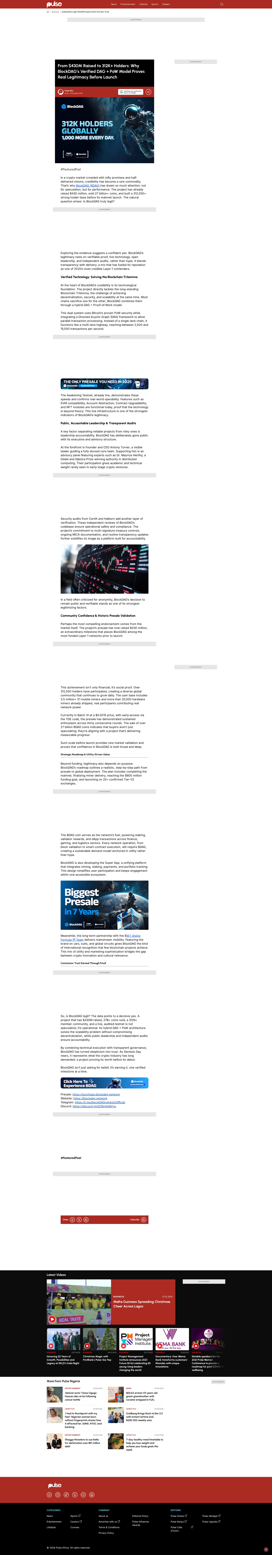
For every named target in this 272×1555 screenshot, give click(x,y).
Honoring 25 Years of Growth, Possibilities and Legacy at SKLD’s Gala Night (63, 1360)
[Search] (222, 4)
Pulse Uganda (209, 1521)
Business (55, 12)
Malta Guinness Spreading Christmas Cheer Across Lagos (141, 1304)
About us (103, 1516)
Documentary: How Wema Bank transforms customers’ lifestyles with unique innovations (172, 1361)
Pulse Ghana (177, 1516)
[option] (63, 1351)
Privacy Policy (106, 1533)
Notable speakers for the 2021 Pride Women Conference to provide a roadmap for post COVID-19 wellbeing (208, 1363)
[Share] (148, 92)
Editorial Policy (140, 1516)
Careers (166, 4)
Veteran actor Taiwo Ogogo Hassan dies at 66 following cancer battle (81, 1396)
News (114, 4)
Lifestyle (143, 4)
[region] (136, 1351)
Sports (154, 4)
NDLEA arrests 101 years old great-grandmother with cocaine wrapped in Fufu (141, 1396)
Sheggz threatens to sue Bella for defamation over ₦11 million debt (82, 1443)
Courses (74, 1527)
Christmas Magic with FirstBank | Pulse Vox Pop (97, 1358)
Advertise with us (108, 1521)
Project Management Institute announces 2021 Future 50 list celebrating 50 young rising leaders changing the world (135, 1363)
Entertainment (128, 4)
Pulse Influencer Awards (140, 1523)
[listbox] (136, 1351)
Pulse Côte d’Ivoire (176, 1529)
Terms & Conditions (109, 1527)
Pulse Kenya (177, 1521)
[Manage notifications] (266, 1549)
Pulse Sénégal (209, 1516)
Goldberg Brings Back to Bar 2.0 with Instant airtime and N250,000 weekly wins (144, 1417)
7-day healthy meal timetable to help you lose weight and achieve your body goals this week (144, 1444)
